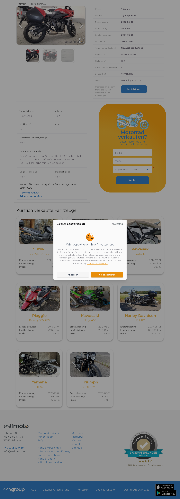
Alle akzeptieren (107, 275)
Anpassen (73, 275)
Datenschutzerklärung (97, 263)
